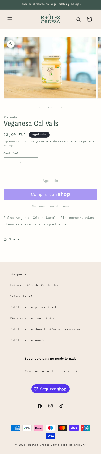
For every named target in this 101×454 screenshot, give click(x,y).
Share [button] (14, 239)
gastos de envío (46, 141)
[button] (9, 19)
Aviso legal (21, 296)
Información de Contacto (34, 285)
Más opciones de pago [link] (50, 206)
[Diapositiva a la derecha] (61, 107)
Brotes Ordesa (39, 444)
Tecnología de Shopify (68, 444)
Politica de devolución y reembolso (45, 329)
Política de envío (28, 340)
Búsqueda (18, 274)
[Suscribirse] (75, 371)
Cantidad (11, 153)
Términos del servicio (32, 318)
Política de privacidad (33, 307)
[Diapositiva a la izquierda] (39, 107)
